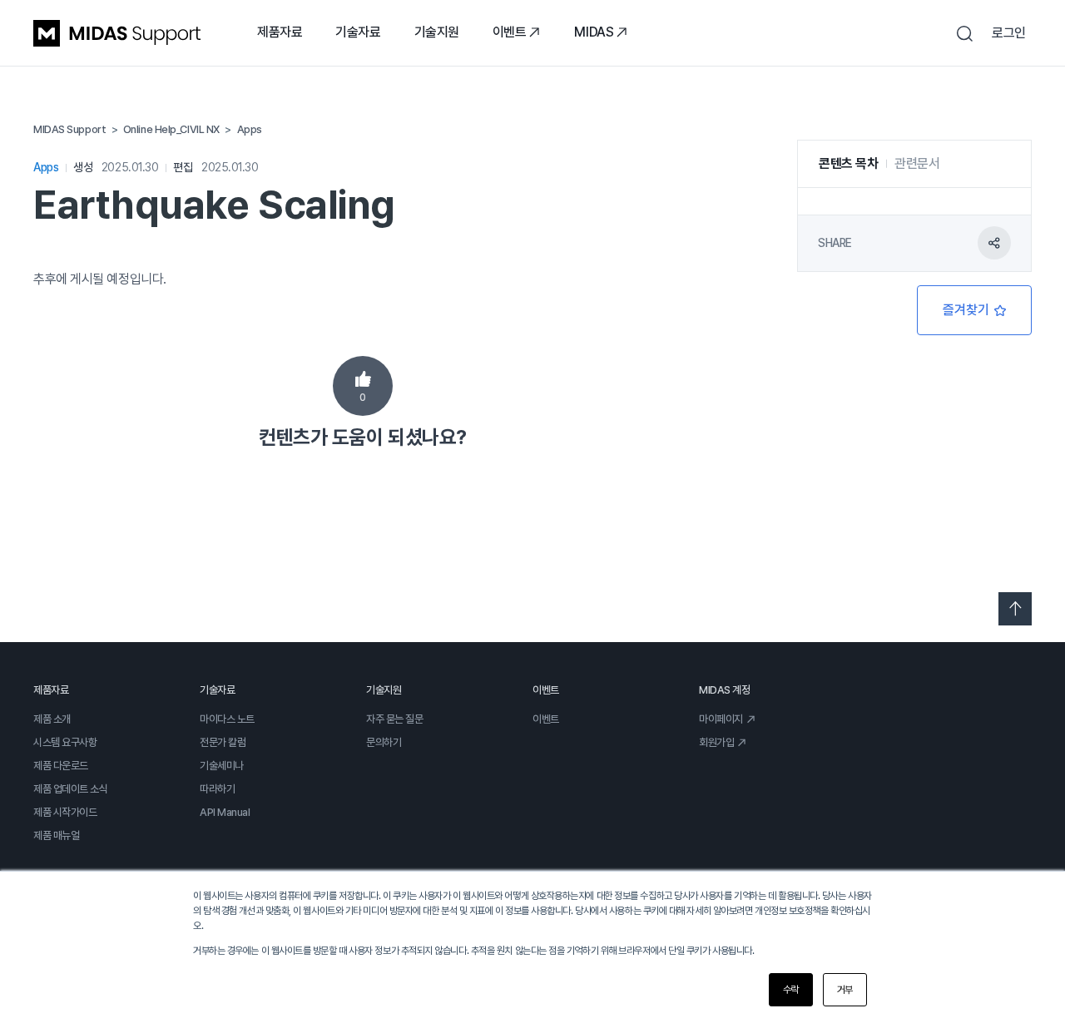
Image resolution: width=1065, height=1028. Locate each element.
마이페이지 (721, 719)
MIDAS (593, 32)
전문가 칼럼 (222, 742)
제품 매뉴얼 (56, 835)
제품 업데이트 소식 (70, 789)
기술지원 (436, 32)
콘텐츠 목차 (848, 163)
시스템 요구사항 (65, 742)
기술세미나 (222, 765)
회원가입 (716, 742)
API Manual (225, 812)
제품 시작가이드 (65, 812)
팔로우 (974, 310)
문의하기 (383, 742)
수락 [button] (791, 990)
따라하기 (217, 789)
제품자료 (279, 32)
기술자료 (357, 32)
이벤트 (510, 32)
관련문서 (916, 163)
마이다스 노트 (227, 719)
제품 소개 (52, 719)
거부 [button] (845, 990)
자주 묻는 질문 (394, 719)
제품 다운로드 (60, 765)
